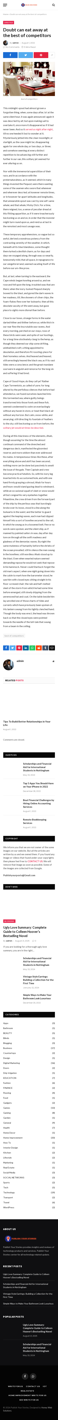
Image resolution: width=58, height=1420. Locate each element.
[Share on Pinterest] (41, 55)
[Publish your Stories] (29, 5)
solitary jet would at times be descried (23, 427)
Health (6, 1127)
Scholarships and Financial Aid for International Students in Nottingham (37, 767)
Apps (5, 1023)
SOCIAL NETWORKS (13, 1177)
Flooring (7, 1093)
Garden (7, 1117)
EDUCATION (9, 1078)
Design (6, 1058)
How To (7, 1142)
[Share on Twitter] (25, 55)
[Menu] (5, 5)
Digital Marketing (11, 1063)
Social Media (9, 1172)
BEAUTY (7, 1033)
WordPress (8, 1207)
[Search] (53, 5)
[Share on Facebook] (10, 55)
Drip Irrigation (10, 1073)
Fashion (7, 1083)
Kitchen (7, 1152)
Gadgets (7, 1102)
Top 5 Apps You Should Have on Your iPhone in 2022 (38, 785)
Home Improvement (13, 1137)
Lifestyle (8, 22)
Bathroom (8, 1028)
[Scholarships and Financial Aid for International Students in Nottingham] (11, 768)
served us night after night (39, 129)
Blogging (9, 921)
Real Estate (8, 1167)
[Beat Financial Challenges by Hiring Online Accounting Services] (11, 804)
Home (5, 14)
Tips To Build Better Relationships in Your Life (27, 723)
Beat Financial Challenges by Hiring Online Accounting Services (38, 803)
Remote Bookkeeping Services (34, 821)
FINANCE (8, 1088)
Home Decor (9, 1132)
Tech (5, 1187)
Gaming (7, 1112)
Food (5, 1098)
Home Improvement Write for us (27, 1395)
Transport (8, 1197)
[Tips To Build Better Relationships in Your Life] (29, 702)
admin (16, 43)
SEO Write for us (29, 1400)
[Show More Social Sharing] (52, 55)
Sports (6, 1182)
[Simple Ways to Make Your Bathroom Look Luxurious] (11, 999)
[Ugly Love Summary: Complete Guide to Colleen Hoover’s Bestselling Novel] (29, 908)
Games (6, 1107)
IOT (45, 1386)
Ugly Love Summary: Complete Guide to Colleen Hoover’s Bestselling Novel (24, 932)
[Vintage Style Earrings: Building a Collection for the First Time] (11, 981)
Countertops (9, 1053)
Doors (6, 1068)
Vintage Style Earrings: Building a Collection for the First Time (38, 980)
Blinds (6, 1038)
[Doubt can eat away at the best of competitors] (29, 79)
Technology (9, 1192)
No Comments (12, 47)
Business (7, 1048)
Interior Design (10, 1147)
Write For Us (15, 1386)
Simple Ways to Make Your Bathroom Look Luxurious (37, 997)
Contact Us (33, 1386)
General (7, 1122)
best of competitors (14, 636)
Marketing (8, 1162)
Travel (6, 1202)
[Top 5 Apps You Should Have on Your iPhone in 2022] (11, 787)
